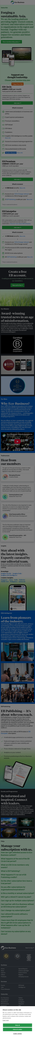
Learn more (6, 1020)
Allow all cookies (17, 1029)
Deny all (17, 1025)
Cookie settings (17, 1033)
